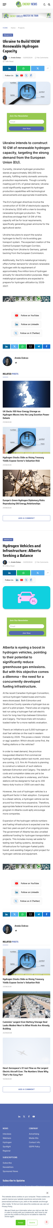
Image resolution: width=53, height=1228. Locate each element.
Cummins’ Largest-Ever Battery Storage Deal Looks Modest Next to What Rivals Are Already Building (26, 1025)
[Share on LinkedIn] (9, 68)
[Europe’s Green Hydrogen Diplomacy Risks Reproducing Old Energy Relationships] (26, 483)
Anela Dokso (16, 58)
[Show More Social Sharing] (47, 68)
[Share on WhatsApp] (23, 68)
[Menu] (4, 4)
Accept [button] (20, 1222)
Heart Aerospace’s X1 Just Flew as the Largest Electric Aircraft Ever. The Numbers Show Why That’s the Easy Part (25, 1071)
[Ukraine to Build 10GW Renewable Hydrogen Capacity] (26, 93)
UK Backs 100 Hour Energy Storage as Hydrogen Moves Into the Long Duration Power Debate (26, 414)
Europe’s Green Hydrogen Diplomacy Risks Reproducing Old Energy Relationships (24, 501)
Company (33, 1128)
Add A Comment (26, 518)
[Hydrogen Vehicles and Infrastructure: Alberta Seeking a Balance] (26, 597)
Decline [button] (32, 1222)
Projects (21, 28)
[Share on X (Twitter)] (37, 68)
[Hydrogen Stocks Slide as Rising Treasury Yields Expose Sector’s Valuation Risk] (26, 440)
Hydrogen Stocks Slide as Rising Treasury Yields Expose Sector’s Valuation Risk (23, 459)
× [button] (47, 1192)
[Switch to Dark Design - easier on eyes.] (44, 4)
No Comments (42, 58)
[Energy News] (26, 4)
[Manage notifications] (46, 1222)
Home (13, 28)
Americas (8, 540)
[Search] (48, 4)
